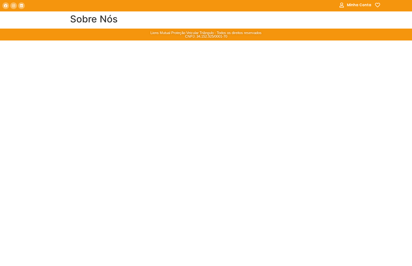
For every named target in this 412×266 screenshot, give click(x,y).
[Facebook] (5, 5)
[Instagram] (13, 5)
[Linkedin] (21, 5)
